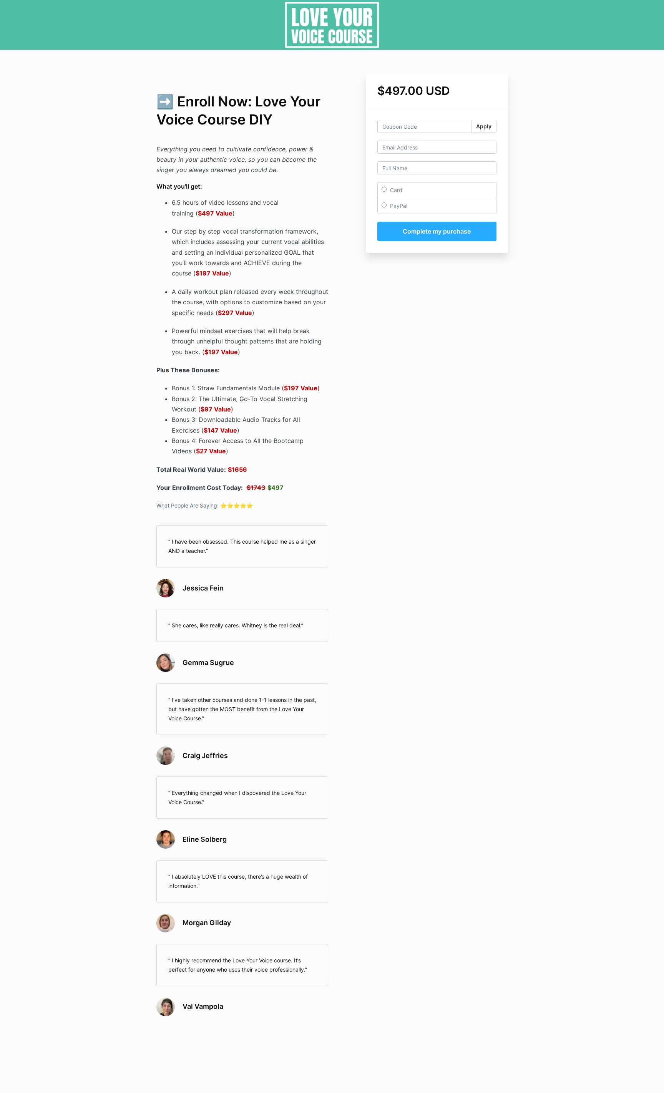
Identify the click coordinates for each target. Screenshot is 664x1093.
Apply (483, 126)
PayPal (397, 205)
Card (395, 190)
